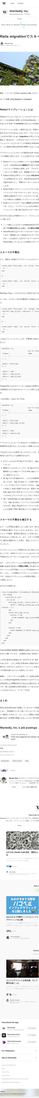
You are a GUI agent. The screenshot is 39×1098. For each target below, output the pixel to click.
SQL (27, 761)
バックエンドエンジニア (8, 745)
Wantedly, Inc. (19, 11)
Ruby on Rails (17, 761)
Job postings (32, 25)
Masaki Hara (9, 43)
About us (9, 25)
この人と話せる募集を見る (29, 787)
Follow (19, 19)
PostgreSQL (5, 761)
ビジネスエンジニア (7, 751)
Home (3, 25)
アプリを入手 (32, 1028)
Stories (23, 25)
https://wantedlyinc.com (16, 14)
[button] (20, 1022)
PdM (1, 748)
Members (17, 25)
